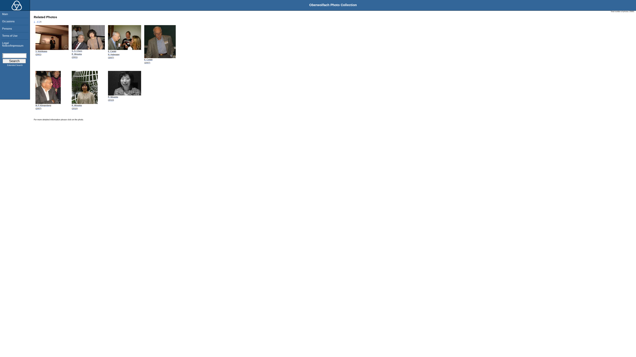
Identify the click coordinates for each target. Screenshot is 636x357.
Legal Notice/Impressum (12, 44)
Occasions (8, 21)
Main (5, 14)
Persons (7, 28)
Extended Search (15, 65)
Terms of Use (10, 35)
